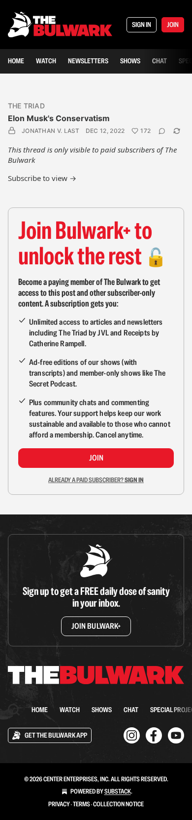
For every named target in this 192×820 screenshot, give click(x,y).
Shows (130, 60)
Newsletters (88, 60)
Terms (81, 804)
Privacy (59, 804)
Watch (46, 60)
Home (16, 60)
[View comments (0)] (162, 131)
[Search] (14, 710)
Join (96, 458)
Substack (117, 791)
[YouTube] (176, 735)
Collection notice (118, 804)
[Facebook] (154, 735)
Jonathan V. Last (51, 130)
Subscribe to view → (42, 178)
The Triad (26, 106)
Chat (159, 60)
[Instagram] (132, 735)
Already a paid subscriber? (96, 480)
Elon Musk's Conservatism (59, 118)
